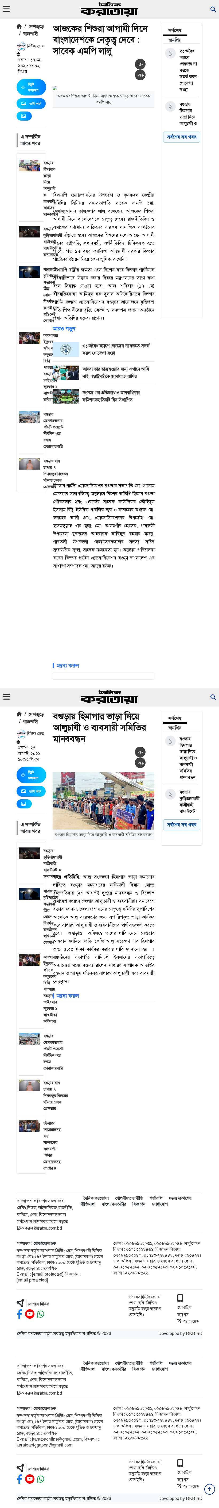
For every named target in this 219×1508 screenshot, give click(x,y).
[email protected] (47, 1274)
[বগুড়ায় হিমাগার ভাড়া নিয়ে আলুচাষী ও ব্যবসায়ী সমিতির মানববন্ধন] (180, 123)
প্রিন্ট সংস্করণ (33, 87)
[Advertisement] (136, 149)
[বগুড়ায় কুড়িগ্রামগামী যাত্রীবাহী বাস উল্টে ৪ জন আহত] (180, 805)
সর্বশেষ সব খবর (181, 825)
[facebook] (19, 1314)
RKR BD (194, 1333)
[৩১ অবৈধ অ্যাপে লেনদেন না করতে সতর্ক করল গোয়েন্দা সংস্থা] (180, 70)
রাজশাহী (30, 33)
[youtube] (29, 1314)
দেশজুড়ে (36, 26)
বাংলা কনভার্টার (114, 1204)
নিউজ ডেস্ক (35, 46)
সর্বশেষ (175, 30)
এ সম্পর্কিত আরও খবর (30, 140)
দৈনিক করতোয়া (96, 1198)
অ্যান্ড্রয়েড (191, 1321)
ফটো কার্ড (35, 103)
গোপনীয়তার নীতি (129, 1198)
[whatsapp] (40, 1314)
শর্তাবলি (156, 1198)
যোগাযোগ (160, 1204)
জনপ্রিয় (175, 40)
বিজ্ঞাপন (139, 1204)
